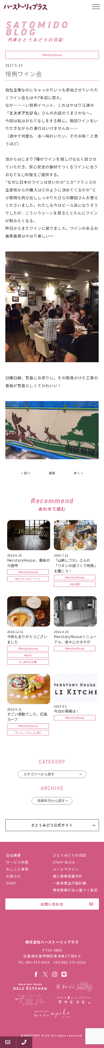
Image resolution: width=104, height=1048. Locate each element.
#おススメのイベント (28, 579)
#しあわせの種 (28, 662)
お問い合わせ (52, 904)
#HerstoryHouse (52, 55)
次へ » (78, 473)
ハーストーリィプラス (26, 7)
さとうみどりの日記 (69, 855)
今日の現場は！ (66, 711)
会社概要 (13, 855)
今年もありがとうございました (27, 639)
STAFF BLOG (64, 862)
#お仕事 (74, 584)
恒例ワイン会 (23, 73)
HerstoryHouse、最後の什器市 (28, 562)
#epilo (27, 655)
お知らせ (13, 876)
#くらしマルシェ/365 (28, 733)
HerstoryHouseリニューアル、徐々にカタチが (75, 639)
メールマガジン (66, 869)
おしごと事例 (17, 869)
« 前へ (26, 473)
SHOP (11, 883)
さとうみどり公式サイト (52, 825)
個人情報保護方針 (68, 876)
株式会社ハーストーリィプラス (52, 930)
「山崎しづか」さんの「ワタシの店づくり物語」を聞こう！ (75, 565)
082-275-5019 (38, 962)
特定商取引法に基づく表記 (75, 890)
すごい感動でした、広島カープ (27, 716)
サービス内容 (17, 862)
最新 (52, 473)
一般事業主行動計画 (69, 883)
